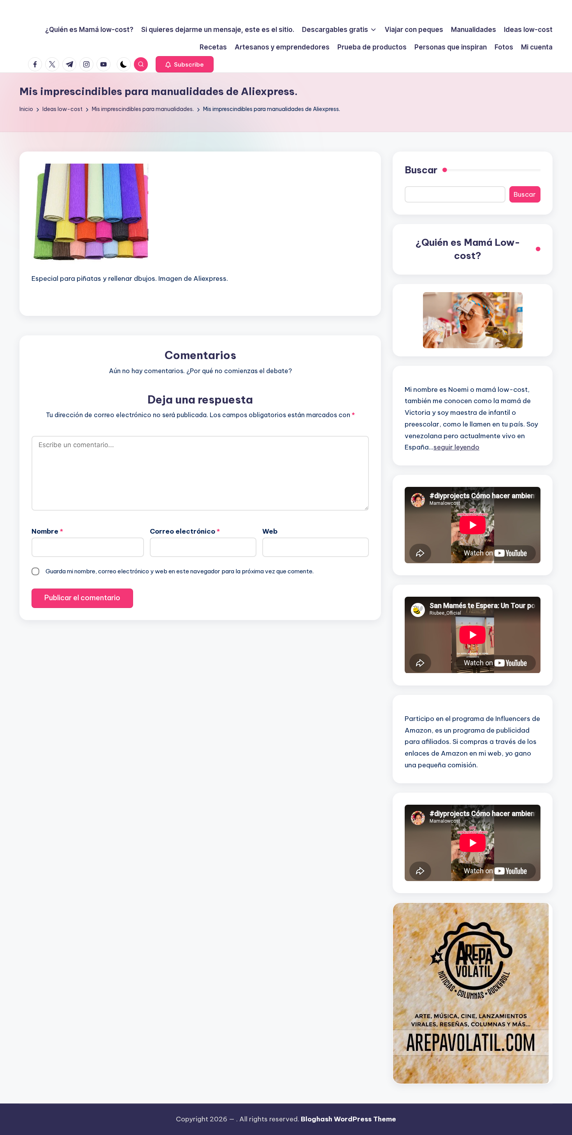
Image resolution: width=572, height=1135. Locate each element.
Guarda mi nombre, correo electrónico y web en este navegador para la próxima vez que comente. (180, 571)
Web (269, 531)
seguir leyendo (456, 447)
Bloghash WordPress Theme (348, 1119)
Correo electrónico (185, 531)
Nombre (47, 531)
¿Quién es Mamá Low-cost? (468, 248)
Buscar (421, 170)
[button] (185, 64)
